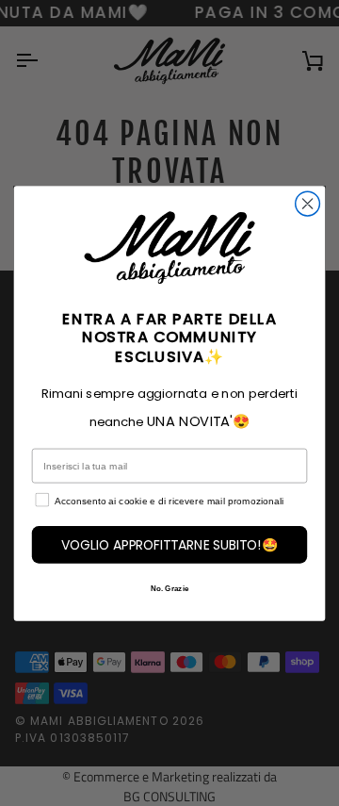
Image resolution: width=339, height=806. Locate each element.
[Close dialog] (308, 203)
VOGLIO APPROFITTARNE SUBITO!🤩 (170, 544)
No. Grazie (169, 588)
